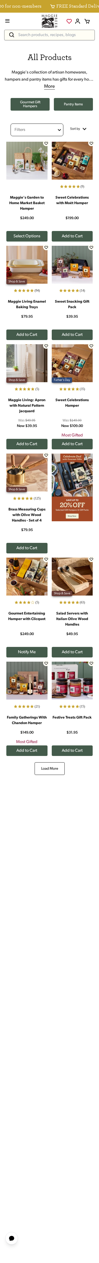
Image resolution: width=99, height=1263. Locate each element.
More (49, 86)
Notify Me (27, 652)
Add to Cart (72, 236)
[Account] (77, 21)
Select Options (26, 236)
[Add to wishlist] (46, 143)
